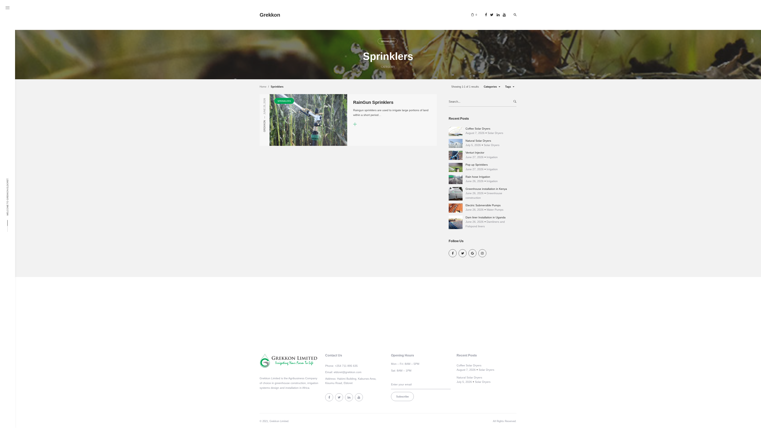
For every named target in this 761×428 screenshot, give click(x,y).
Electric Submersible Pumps (483, 205)
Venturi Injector (475, 152)
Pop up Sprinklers (477, 164)
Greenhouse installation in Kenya (486, 188)
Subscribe (402, 396)
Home (263, 86)
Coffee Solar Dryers (478, 128)
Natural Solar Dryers (478, 140)
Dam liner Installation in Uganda (486, 217)
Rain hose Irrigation (478, 176)
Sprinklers (387, 41)
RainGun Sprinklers (373, 102)
